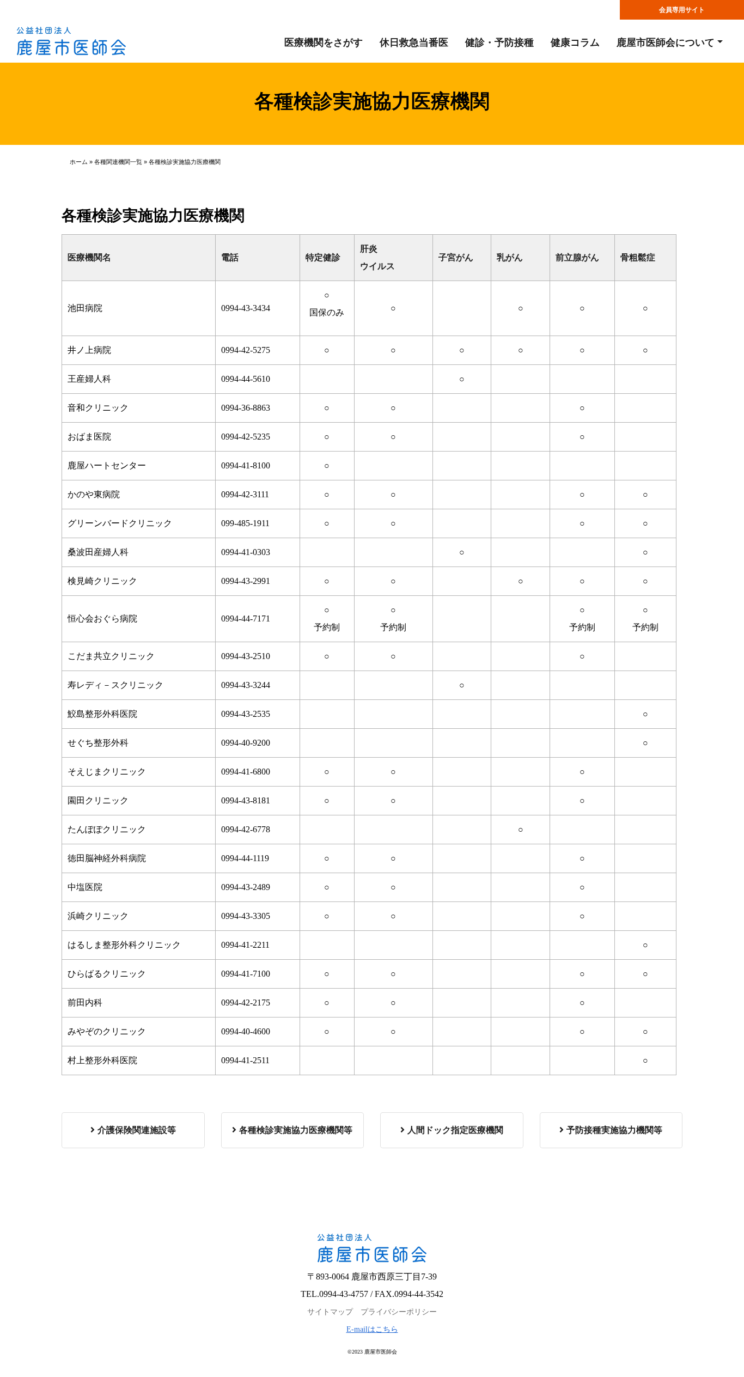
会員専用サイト (682, 10)
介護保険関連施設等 (136, 1130)
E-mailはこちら (372, 1329)
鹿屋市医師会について (666, 42)
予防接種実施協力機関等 (614, 1130)
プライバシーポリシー (399, 1312)
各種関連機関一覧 (118, 162)
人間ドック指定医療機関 (455, 1130)
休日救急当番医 (414, 42)
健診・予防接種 (499, 42)
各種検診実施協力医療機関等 (295, 1130)
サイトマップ (330, 1312)
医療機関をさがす (323, 42)
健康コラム (575, 42)
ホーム (79, 162)
